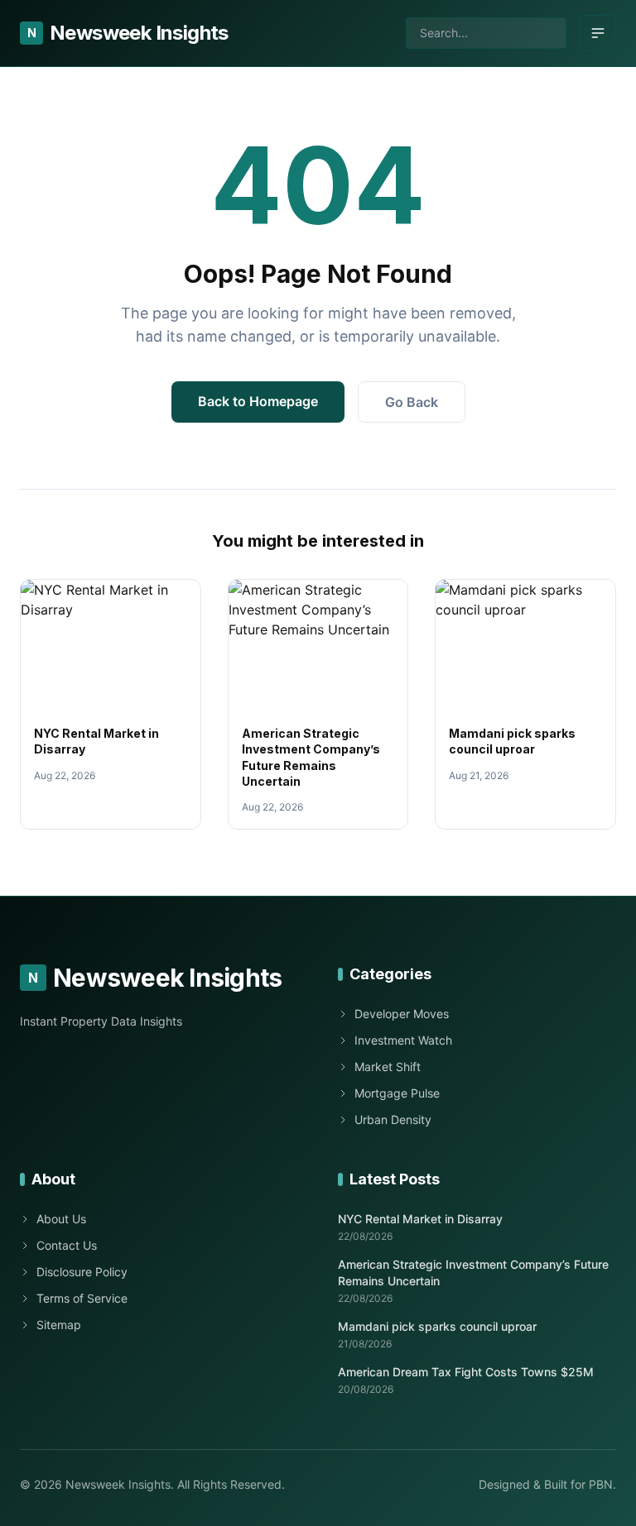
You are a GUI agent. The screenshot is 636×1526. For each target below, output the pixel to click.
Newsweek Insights (128, 33)
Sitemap (58, 1325)
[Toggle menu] (598, 33)
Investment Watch (403, 1040)
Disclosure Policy (82, 1272)
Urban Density (392, 1119)
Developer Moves (401, 1014)
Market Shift (387, 1067)
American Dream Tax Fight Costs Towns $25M (466, 1372)
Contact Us (66, 1245)
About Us (61, 1219)
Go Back (411, 402)
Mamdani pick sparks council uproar (437, 1326)
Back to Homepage (258, 401)
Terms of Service (82, 1298)
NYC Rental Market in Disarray (420, 1219)
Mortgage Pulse (397, 1093)
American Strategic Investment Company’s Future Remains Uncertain (473, 1272)
